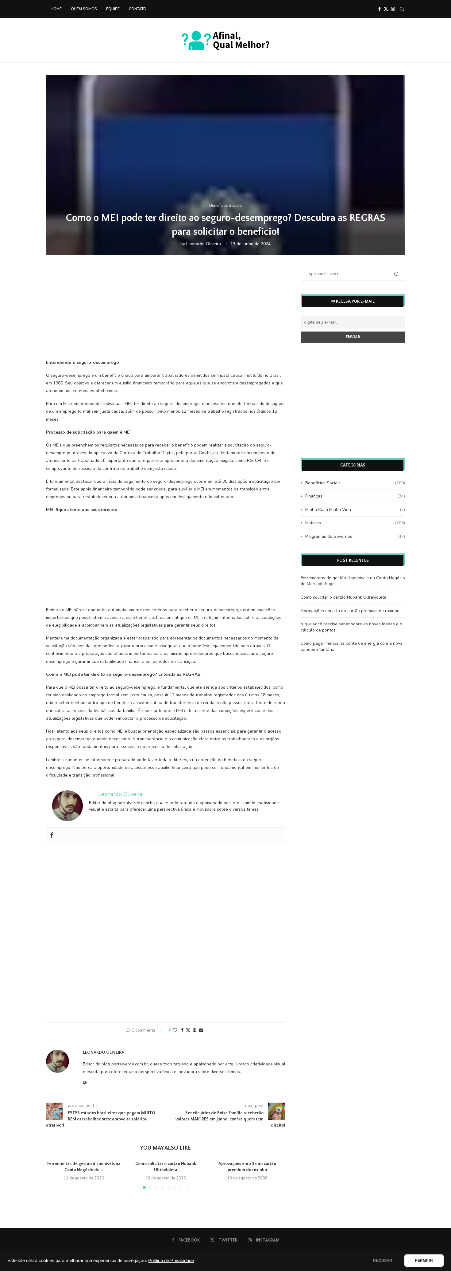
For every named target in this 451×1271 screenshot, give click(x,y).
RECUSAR (382, 1260)
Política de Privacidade (171, 1260)
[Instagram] (393, 9)
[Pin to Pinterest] (194, 1030)
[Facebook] (379, 9)
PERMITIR (424, 1260)
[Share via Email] (201, 1030)
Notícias (355, 523)
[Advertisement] (165, 315)
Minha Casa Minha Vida (355, 510)
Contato (137, 8)
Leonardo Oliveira (203, 244)
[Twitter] (386, 9)
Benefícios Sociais (355, 483)
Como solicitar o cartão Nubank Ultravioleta (343, 597)
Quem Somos (84, 8)
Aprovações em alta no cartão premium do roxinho (350, 611)
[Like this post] (175, 1030)
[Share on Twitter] (188, 1030)
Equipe (113, 8)
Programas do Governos (355, 536)
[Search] (402, 9)
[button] (54, 1175)
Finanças (355, 496)
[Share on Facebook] (182, 1030)
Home (56, 8)
